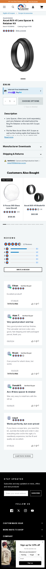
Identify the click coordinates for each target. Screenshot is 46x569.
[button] (4, 224)
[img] (4, 31)
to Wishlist (32, 107)
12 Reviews (21, 30)
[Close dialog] (42, 542)
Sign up (30, 563)
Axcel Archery (8, 18)
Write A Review (23, 270)
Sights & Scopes (9, 13)
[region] (21, 249)
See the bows (33, 1)
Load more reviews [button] (23, 456)
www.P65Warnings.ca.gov (16, 163)
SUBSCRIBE (35, 493)
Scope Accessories (25, 13)
